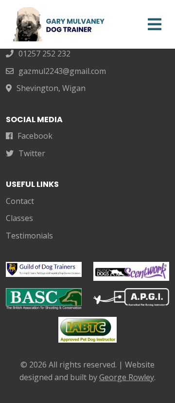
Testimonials (29, 235)
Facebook (35, 135)
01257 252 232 (44, 53)
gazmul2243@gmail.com (62, 71)
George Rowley (126, 377)
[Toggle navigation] (154, 24)
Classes (19, 218)
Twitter (31, 153)
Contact (20, 201)
